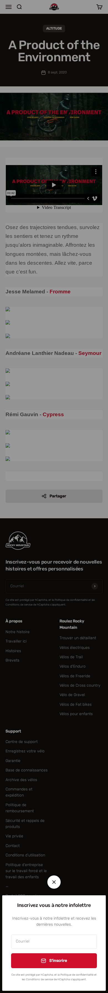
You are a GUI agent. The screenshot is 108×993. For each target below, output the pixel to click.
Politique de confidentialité (76, 974)
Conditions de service (39, 979)
